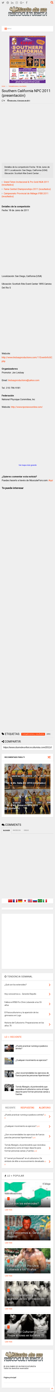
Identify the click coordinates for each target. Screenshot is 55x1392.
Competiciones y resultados (18, 86)
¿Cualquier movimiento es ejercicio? (31, 1060)
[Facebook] (26, 2)
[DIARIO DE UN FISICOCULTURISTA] (27, 15)
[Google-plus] (22, 2)
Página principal (10, 1378)
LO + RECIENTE (13, 1037)
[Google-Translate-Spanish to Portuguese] (40, 902)
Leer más (8, 1210)
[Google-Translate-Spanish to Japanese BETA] (25, 902)
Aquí (51, 480)
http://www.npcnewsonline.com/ (27, 407)
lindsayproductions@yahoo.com (23, 380)
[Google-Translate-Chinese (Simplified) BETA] (10, 902)
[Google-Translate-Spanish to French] (15, 902)
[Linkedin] (12, 2)
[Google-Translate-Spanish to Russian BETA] (35, 902)
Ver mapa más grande (28, 465)
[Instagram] (17, 2)
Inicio (3, 86)
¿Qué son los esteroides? (23, 1203)
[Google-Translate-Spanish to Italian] (45, 902)
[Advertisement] (27, 20)
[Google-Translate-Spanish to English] (30, 902)
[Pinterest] (7, 2)
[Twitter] (3, 2)
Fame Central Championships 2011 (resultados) (27, 189)
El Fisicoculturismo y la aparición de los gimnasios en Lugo (25, 1298)
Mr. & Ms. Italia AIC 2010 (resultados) (26, 783)
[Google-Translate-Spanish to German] (20, 902)
